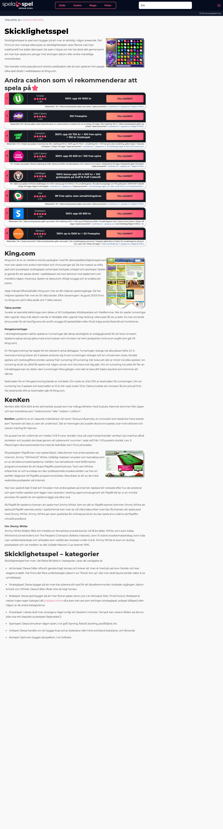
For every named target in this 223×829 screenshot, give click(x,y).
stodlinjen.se (113, 107)
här (142, 224)
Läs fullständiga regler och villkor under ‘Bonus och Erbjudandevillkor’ (116, 186)
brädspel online (53, 600)
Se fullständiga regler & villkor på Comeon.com (125, 146)
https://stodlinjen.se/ (110, 244)
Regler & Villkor (138, 166)
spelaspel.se (12, 20)
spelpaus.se (125, 107)
